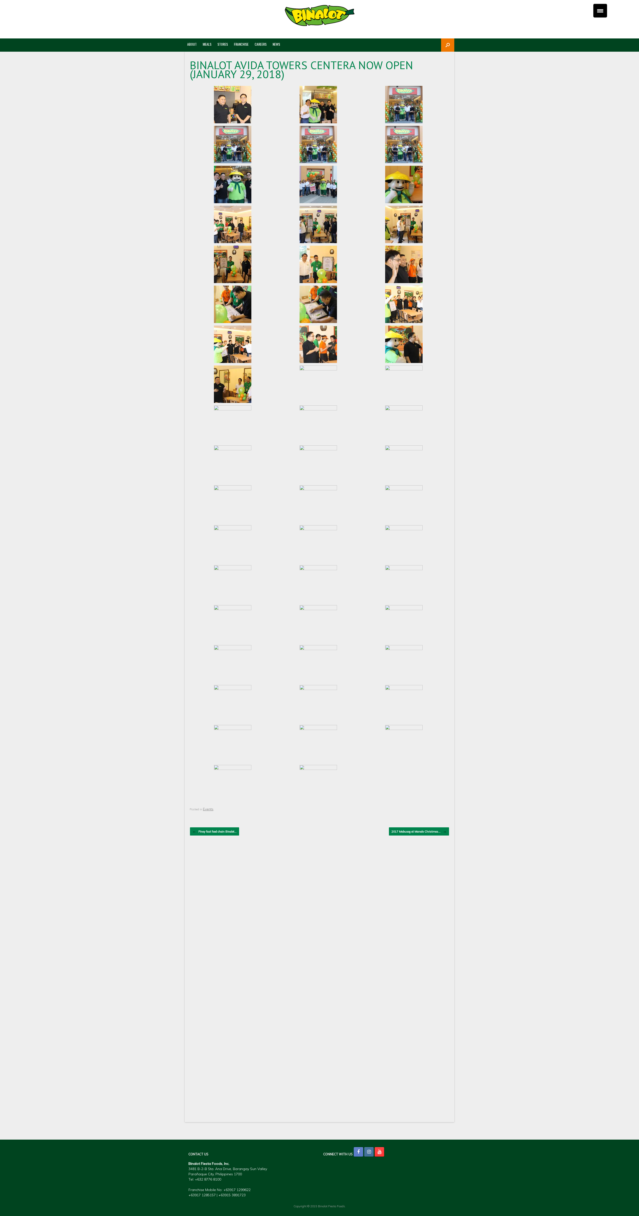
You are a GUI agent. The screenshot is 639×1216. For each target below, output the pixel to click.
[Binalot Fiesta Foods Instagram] (369, 1152)
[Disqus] (319, 913)
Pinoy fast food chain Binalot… (214, 831)
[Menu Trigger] (600, 10)
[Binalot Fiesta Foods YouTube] (379, 1152)
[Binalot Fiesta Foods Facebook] (358, 1152)
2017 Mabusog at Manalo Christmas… (419, 831)
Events (208, 809)
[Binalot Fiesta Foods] (319, 15)
